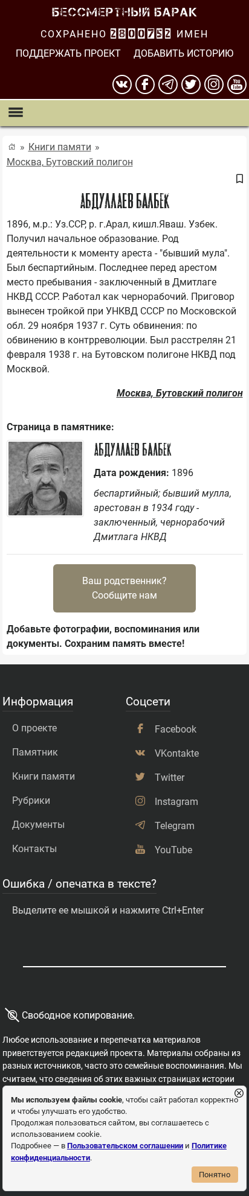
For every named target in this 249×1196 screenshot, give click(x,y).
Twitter (169, 777)
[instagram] (214, 84)
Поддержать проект (68, 53)
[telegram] (168, 84)
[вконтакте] (122, 84)
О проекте (34, 728)
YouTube (173, 850)
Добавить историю (183, 53)
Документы (38, 824)
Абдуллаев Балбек (132, 449)
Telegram (175, 826)
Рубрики (31, 800)
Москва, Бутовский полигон (70, 162)
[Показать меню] (15, 113)
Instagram (176, 801)
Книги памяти (59, 147)
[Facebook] (145, 84)
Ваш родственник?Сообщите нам (124, 588)
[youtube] (237, 84)
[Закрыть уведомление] (239, 1093)
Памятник (35, 752)
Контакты (34, 848)
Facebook (175, 729)
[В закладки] (239, 179)
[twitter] (191, 84)
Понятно (214, 1174)
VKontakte (177, 753)
